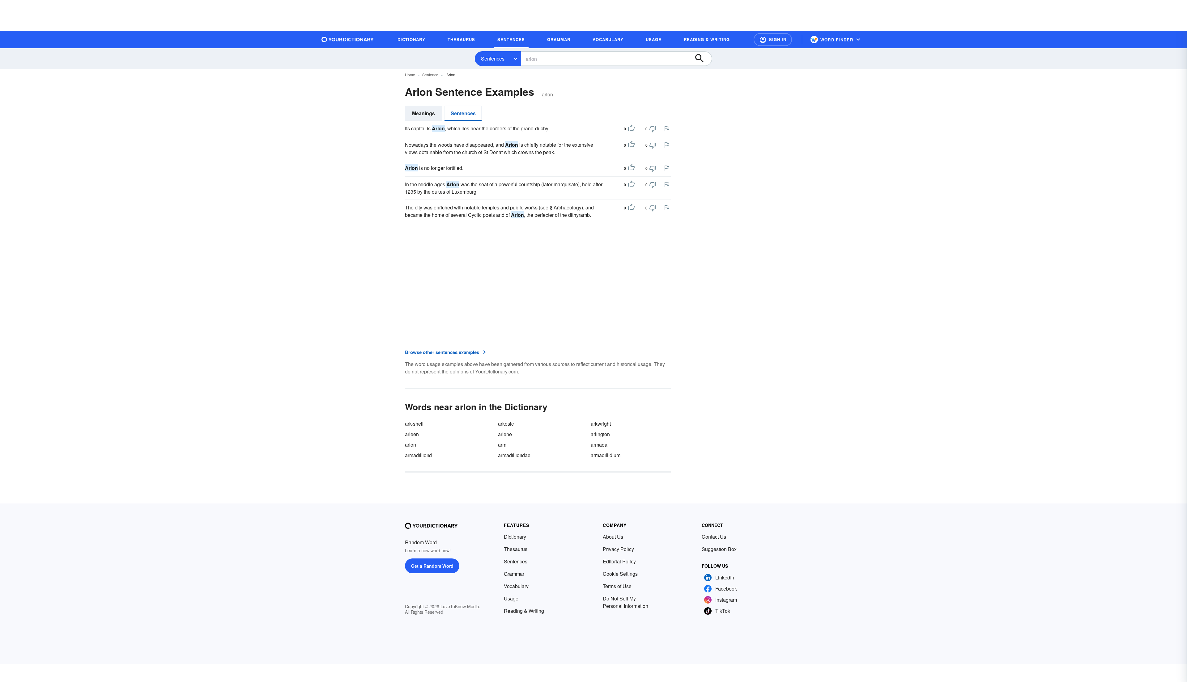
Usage (511, 598)
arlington (600, 434)
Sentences (492, 58)
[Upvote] (631, 129)
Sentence (430, 74)
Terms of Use (617, 586)
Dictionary (515, 536)
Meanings (423, 113)
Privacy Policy (618, 549)
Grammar (514, 573)
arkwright (601, 423)
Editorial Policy (619, 561)
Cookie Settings (620, 573)
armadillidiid (418, 455)
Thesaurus (515, 549)
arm (502, 444)
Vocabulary (516, 586)
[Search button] (702, 58)
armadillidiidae (514, 455)
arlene (505, 434)
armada (599, 444)
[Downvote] (653, 129)
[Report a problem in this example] (666, 128)
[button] (773, 39)
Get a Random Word (432, 566)
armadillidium (605, 455)
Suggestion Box (719, 549)
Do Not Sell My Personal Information (625, 602)
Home (410, 74)
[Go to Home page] (347, 39)
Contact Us (714, 536)
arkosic (506, 423)
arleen (412, 434)
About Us (613, 536)
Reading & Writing (524, 610)
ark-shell (414, 423)
